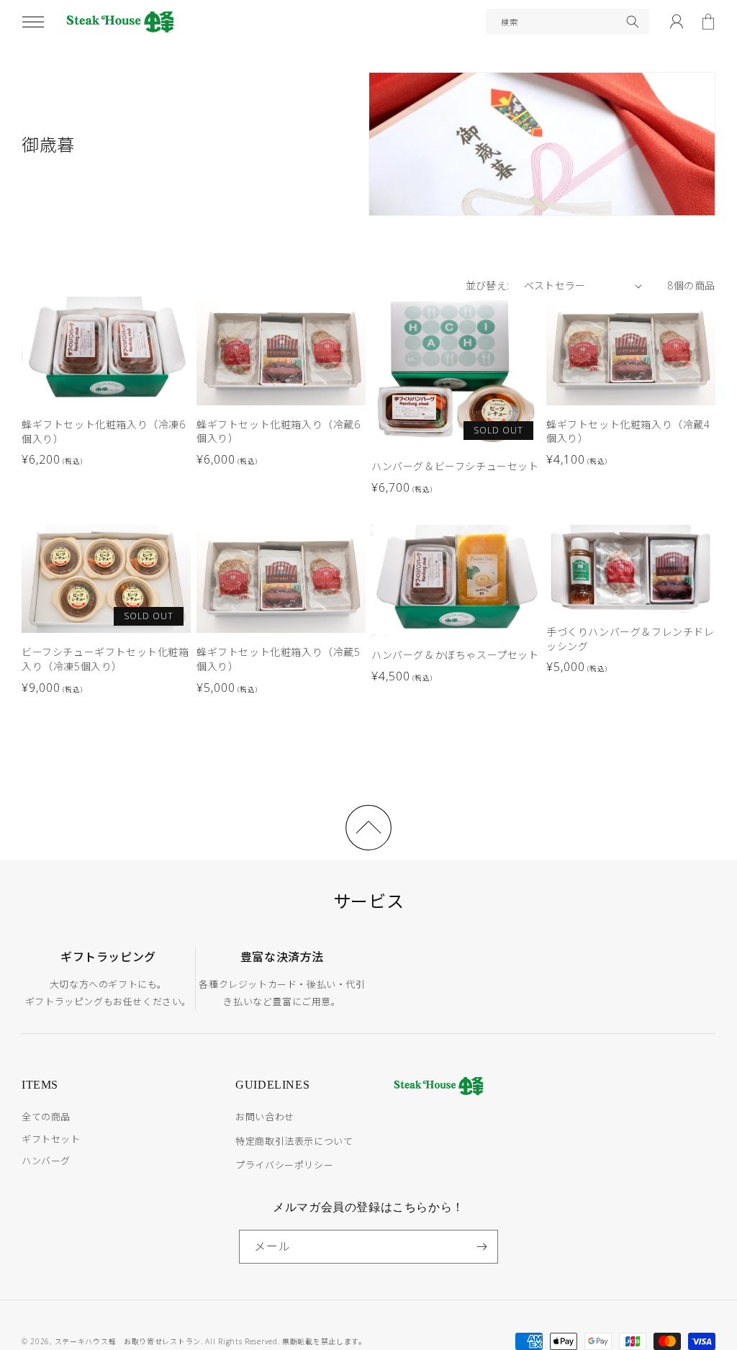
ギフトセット (51, 1139)
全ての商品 (46, 1116)
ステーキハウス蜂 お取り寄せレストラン (128, 1341)
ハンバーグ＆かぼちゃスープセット (455, 655)
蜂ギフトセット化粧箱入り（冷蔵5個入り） (278, 659)
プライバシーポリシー (284, 1164)
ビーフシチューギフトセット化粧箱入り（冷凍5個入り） (105, 659)
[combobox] (567, 22)
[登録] (481, 1247)
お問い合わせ (264, 1116)
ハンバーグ (46, 1160)
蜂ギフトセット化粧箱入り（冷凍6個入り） (104, 432)
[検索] (632, 21)
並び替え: (488, 285)
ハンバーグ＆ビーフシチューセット (455, 466)
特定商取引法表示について (294, 1141)
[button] (33, 21)
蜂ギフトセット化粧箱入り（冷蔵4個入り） (628, 432)
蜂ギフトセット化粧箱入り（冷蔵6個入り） (278, 432)
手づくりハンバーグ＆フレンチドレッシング (630, 639)
